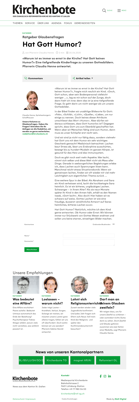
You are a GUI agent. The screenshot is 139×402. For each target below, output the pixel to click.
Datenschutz (19, 399)
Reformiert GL (108, 360)
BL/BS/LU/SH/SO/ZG (31, 360)
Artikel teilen (83, 78)
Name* (27, 236)
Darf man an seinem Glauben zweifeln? (112, 303)
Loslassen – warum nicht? (52, 301)
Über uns (43, 23)
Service (30, 23)
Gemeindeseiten (84, 23)
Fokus (68, 23)
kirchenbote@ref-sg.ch (72, 393)
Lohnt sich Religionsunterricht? (86, 301)
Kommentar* (29, 241)
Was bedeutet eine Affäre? (23, 301)
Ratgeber (26, 33)
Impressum (31, 399)
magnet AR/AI (82, 360)
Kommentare (35, 78)
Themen (17, 23)
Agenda (56, 23)
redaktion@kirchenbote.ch (35, 134)
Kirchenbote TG (57, 360)
